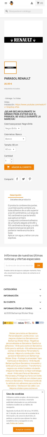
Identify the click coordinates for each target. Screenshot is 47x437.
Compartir (17, 178)
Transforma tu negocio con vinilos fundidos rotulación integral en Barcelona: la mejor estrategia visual (23, 369)
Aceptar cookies (23, 429)
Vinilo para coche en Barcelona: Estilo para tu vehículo (23, 347)
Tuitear (23, 178)
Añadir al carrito (19, 167)
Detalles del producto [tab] (20, 199)
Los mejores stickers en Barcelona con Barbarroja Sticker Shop (23, 338)
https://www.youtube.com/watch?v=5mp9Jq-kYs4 (25, 105)
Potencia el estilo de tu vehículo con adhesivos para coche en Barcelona (24, 383)
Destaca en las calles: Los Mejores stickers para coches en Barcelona (22, 388)
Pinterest (29, 178)
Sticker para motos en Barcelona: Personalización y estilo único (23, 334)
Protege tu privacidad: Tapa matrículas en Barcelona (24, 359)
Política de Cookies (17, 423)
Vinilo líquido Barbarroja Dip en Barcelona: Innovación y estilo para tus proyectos (23, 363)
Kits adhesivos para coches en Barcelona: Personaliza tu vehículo (24, 350)
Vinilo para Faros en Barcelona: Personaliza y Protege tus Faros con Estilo (24, 374)
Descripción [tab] (15, 195)
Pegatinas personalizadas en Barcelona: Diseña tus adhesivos (23, 343)
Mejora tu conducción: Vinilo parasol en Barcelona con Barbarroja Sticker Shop (23, 355)
